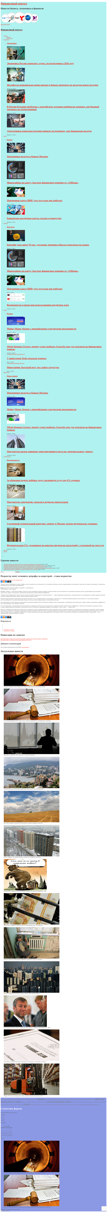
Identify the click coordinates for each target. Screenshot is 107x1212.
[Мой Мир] (6, 582)
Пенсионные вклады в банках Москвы (27, 156)
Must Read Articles (5, 24)
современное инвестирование (46, 1104)
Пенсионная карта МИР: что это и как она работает (34, 200)
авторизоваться (25, 647)
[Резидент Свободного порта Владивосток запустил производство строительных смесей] (31, 685)
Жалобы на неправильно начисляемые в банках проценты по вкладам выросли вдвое (52, 85)
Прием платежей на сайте (29, 1099)
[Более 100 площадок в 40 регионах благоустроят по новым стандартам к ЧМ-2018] (31, 822)
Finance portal (19, 580)
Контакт (9, 37)
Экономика (6, 39)
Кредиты (6, 223)
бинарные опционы (76, 1099)
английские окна (62, 1099)
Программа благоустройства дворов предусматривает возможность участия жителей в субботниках (24, 638)
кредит (50, 1101)
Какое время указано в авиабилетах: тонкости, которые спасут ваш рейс (21, 569)
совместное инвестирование (35, 1104)
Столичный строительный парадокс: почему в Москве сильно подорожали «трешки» (52, 523)
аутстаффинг (67, 1099)
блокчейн (82, 1099)
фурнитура (71, 1104)
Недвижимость (7, 456)
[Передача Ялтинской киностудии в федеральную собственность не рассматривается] (31, 787)
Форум (5, 551)
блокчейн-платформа (88, 1099)
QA (16, 1099)
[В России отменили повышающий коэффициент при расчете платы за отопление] (31, 958)
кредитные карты (62, 1101)
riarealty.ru (8, 615)
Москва (5, 550)
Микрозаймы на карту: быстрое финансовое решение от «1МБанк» (42, 182)
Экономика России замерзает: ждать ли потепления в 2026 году (40, 63)
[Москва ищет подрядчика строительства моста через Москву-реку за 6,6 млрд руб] (31, 924)
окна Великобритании (5, 1104)
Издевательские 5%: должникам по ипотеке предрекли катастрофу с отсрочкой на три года (55, 545)
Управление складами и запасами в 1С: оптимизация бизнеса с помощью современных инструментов (28, 568)
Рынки (5, 310)
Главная (5, 36)
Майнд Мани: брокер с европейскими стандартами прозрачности (41, 328)
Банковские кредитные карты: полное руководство (34, 218)
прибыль (18, 1104)
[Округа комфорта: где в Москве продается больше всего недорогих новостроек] (31, 856)
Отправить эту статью (9, 629)
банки (71, 1099)
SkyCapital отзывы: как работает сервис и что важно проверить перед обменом (22, 564)
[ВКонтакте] (2, 582)
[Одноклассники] (4, 582)
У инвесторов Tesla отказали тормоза (26, 358)
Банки (5, 136)
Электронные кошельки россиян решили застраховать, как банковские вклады (49, 131)
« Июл (2, 1138)
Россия (35, 1099)
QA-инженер (19, 1099)
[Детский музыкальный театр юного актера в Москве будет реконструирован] (31, 992)
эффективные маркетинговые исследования (91, 1104)
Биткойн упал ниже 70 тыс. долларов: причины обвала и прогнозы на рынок (48, 244)
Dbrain (14, 1099)
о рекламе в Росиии (12, 1104)
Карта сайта (9, 38)
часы (75, 1104)
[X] (8, 582)
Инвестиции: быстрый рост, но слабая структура (33, 367)
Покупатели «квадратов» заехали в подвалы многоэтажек (37, 502)
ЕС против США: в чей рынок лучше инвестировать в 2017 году (16, 640)
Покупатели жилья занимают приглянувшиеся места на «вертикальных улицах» (50, 451)
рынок (26, 1104)
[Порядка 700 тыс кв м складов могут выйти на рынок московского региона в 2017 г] (31, 1094)
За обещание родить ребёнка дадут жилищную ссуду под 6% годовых (43, 480)
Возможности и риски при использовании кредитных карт (38, 305)
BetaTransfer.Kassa (9, 1099)
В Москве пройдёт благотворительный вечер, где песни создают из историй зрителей (24, 566)
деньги (93, 1099)
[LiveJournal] (10, 582)
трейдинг (67, 1104)
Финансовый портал (14, 3)
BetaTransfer (3, 1099)
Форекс (41, 1099)
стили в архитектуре (56, 1104)
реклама (21, 1104)
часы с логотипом (79, 1104)
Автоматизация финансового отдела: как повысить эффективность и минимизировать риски (26, 565)
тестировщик (62, 1104)
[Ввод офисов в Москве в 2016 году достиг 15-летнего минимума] (31, 753)
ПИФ (23, 1099)
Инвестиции (7, 372)
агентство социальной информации (51, 1099)
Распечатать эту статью (9, 631)
